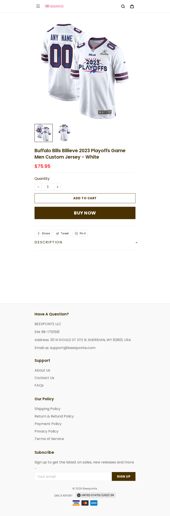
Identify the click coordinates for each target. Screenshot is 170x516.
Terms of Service (49, 438)
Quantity (42, 178)
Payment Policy (48, 423)
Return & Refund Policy (54, 416)
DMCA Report (63, 495)
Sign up (124, 476)
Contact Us (44, 377)
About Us (42, 370)
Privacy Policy (46, 431)
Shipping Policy (47, 408)
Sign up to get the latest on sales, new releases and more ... (84, 465)
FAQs (39, 385)
